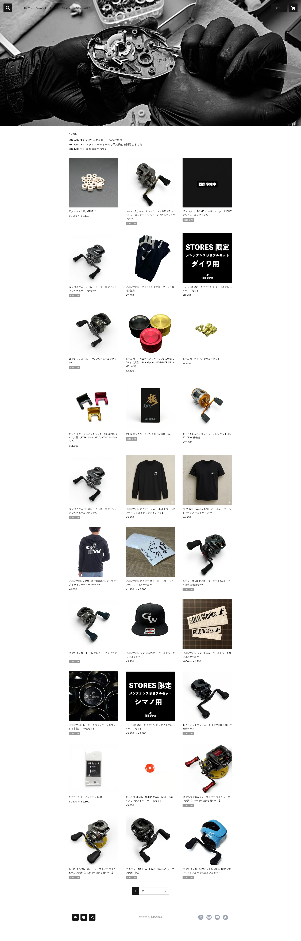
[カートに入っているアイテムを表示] (293, 7)
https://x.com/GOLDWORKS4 (200, 917)
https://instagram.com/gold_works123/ (209, 917)
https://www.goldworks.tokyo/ (225, 917)
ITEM (54, 7)
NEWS (65, 7)
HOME (27, 7)
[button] (279, 7)
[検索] (7, 7)
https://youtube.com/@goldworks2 (217, 917)
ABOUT (41, 7)
